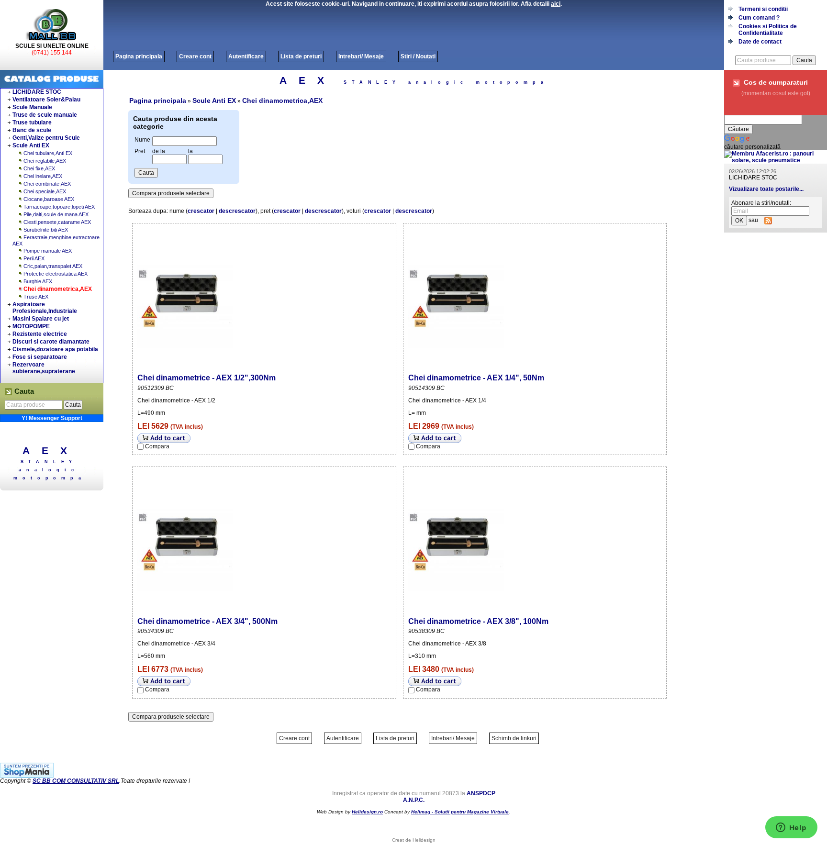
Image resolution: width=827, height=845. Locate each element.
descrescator (237, 211)
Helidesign (424, 840)
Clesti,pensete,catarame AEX (57, 222)
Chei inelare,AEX (42, 176)
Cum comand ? (759, 17)
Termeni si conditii (763, 9)
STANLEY (49, 461)
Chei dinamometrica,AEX (57, 289)
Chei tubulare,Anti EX (47, 153)
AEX (50, 450)
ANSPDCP (481, 793)
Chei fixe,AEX (39, 168)
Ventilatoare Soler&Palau (46, 99)
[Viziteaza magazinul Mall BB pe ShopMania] (27, 775)
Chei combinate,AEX (47, 184)
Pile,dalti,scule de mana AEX (56, 214)
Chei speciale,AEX (44, 191)
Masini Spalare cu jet (40, 318)
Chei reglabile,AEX (44, 161)
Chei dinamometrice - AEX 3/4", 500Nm (207, 621)
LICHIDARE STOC (36, 92)
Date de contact (760, 41)
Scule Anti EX (30, 145)
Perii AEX (34, 258)
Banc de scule (31, 130)
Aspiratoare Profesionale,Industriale (44, 307)
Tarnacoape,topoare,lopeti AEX (59, 207)
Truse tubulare (32, 122)
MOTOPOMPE (31, 326)
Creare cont (195, 56)
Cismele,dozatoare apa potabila (55, 349)
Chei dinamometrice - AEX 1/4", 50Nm (476, 378)
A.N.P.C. (414, 800)
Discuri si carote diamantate (50, 341)
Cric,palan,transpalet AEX (52, 266)
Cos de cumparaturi (776, 82)
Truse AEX (35, 297)
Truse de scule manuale (44, 114)
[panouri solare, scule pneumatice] (775, 160)
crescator (201, 211)
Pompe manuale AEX (47, 251)
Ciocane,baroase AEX (48, 199)
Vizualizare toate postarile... (766, 189)
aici (555, 3)
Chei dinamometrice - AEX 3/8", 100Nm (478, 621)
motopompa (49, 478)
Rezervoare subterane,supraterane (43, 368)
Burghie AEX (37, 281)
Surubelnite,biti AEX (45, 230)
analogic (48, 469)
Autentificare (246, 56)
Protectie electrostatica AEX (55, 274)
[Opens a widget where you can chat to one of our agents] (791, 828)
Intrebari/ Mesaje (361, 56)
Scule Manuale (32, 107)
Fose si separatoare (39, 357)
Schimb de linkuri (514, 738)
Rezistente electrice (39, 334)
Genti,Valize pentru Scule (46, 137)
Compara (157, 446)
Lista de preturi (301, 56)
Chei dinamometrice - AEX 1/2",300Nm (206, 378)
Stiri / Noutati (418, 56)
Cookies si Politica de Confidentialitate (767, 29)
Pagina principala (138, 56)
